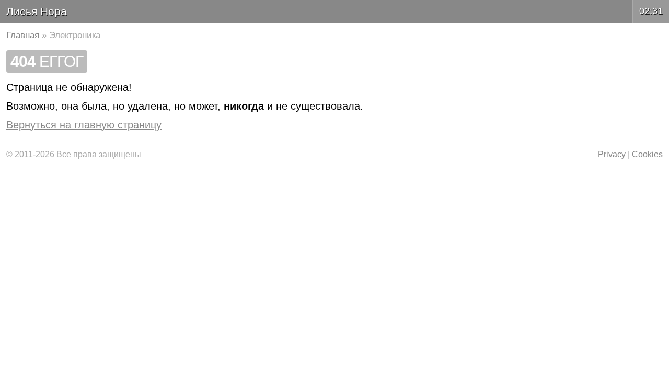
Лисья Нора (36, 11)
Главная (22, 35)
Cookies (647, 154)
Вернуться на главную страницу (84, 125)
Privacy (612, 154)
